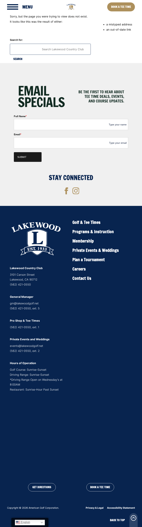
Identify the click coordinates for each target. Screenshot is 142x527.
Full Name (20, 116)
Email (17, 134)
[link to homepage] (71, 7)
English (25, 522)
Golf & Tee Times (86, 222)
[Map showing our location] (71, 436)
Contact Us (81, 278)
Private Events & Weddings (95, 250)
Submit (21, 157)
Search (17, 59)
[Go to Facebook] (66, 190)
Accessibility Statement (121, 507)
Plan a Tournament (88, 259)
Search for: (16, 39)
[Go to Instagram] (75, 190)
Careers (79, 269)
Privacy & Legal (95, 507)
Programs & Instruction (93, 231)
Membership (83, 241)
